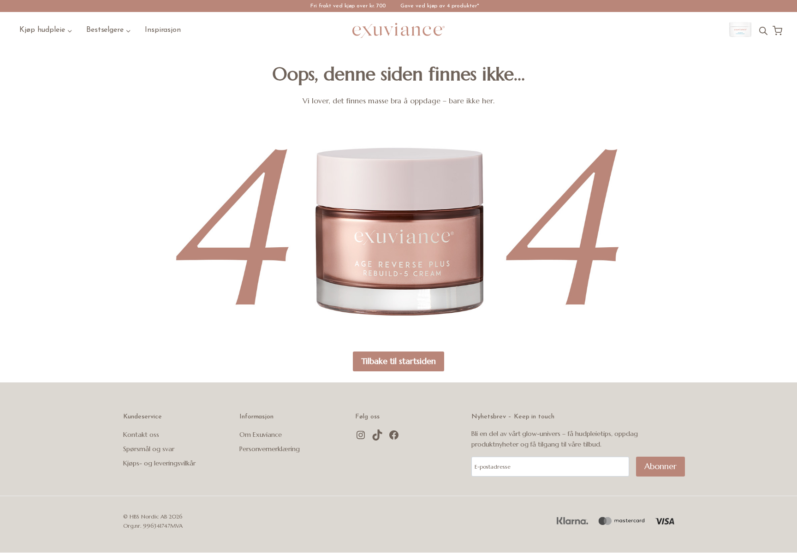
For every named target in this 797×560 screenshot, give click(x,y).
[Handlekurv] (777, 31)
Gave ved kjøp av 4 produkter (438, 6)
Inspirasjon (163, 30)
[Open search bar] (763, 31)
